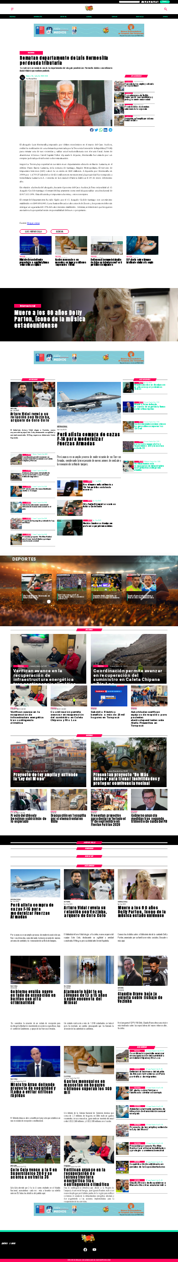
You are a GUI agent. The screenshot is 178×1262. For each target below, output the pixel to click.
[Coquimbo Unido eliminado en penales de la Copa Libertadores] (122, 1167)
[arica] (15, 475)
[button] (33, 231)
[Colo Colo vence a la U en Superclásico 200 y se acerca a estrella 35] (128, 446)
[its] (15, 507)
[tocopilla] (119, 120)
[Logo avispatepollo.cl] (89, 10)
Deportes (28, 575)
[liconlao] (128, 387)
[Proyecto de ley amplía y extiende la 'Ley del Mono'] (119, 86)
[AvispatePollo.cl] (12, 10)
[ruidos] (119, 98)
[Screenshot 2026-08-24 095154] (15, 459)
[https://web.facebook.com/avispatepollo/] (85, 1251)
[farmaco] (15, 491)
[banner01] (89, 37)
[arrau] (128, 407)
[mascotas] (128, 426)
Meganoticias (33, 222)
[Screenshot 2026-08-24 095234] (128, 466)
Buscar (164, 1)
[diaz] (122, 1185)
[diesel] (119, 109)
